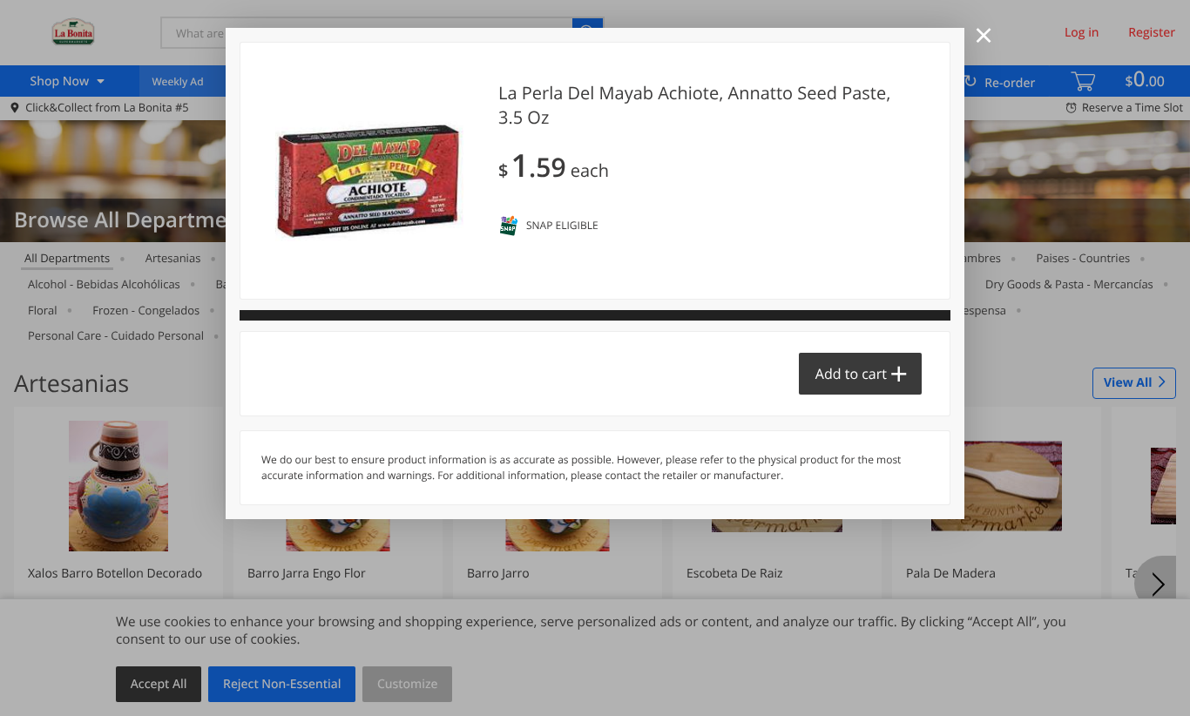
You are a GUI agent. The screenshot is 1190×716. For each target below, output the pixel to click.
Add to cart (851, 373)
